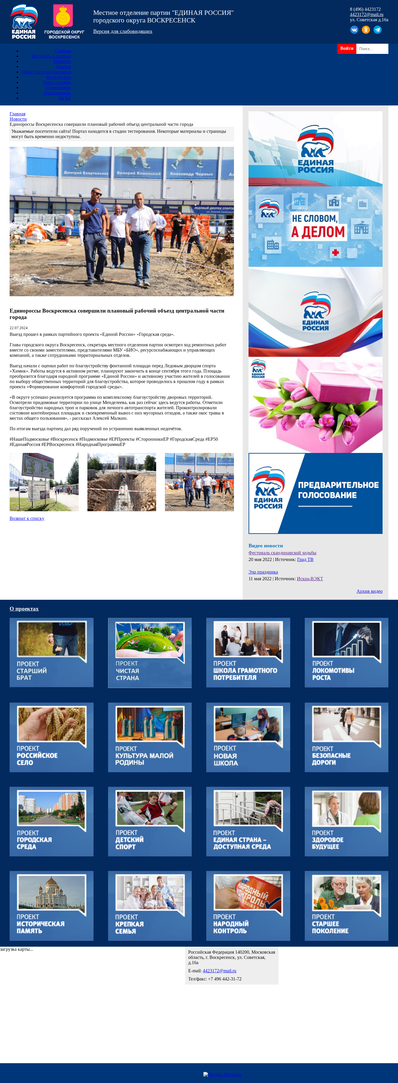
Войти (346, 48)
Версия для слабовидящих (122, 31)
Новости (62, 61)
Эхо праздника (263, 571)
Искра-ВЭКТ (310, 578)
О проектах (24, 609)
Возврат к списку (27, 518)
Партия (63, 66)
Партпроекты (57, 92)
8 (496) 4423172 (365, 9)
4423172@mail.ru (366, 14)
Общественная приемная (46, 71)
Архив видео (370, 591)
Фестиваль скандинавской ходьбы (282, 552)
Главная (63, 50)
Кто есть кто (58, 77)
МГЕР (65, 98)
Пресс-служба (57, 82)
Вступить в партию (51, 56)
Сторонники (58, 87)
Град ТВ (305, 559)
